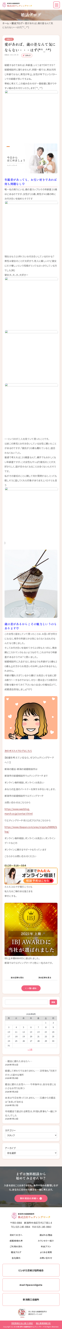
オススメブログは (17, 750)
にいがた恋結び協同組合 (31, 1270)
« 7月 (30, 1049)
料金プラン (46, 1246)
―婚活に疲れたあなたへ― (18, 1061)
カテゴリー (10, 1130)
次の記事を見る (44, 977)
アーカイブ (10, 1148)
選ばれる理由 (46, 1234)
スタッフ (28, 55)
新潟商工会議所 (31, 1299)
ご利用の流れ (16, 1246)
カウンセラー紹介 (46, 1240)
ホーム (5, 23)
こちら (29, 750)
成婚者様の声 (16, 1240)
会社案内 (16, 1257)
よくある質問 (46, 1252)
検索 (53, 1002)
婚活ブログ (17, 23)
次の (7, 750)
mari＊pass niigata (31, 1284)
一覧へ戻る (31, 988)
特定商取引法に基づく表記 (22, 1323)
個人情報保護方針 (43, 1323)
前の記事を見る (17, 977)
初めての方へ (16, 1234)
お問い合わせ (46, 1257)
